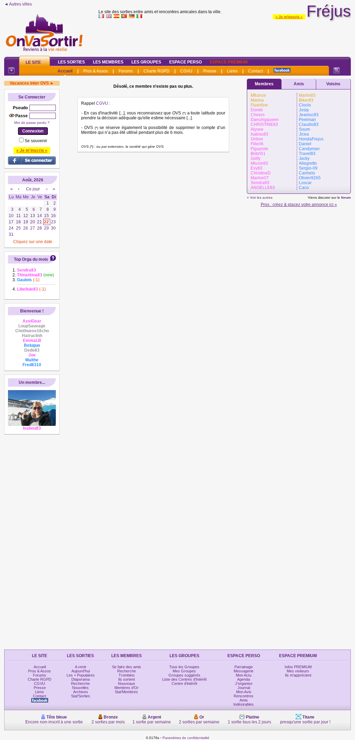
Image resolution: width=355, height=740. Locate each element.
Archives (80, 692)
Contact (255, 71)
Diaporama (80, 679)
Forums (126, 71)
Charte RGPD (157, 71)
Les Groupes (146, 62)
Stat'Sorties (80, 696)
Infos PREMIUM (298, 667)
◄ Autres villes (18, 4)
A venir (80, 667)
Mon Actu (243, 675)
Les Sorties (71, 62)
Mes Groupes (184, 671)
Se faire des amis (126, 667)
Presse (209, 71)
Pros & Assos (95, 71)
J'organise (243, 683)
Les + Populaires (81, 675)
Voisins (333, 83)
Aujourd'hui (80, 671)
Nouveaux (126, 683)
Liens (232, 71)
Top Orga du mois (31, 259)
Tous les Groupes (184, 667)
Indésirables (243, 704)
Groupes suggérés (184, 675)
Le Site (33, 62)
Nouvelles (80, 688)
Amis (299, 83)
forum (346, 197)
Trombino (127, 675)
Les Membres (108, 62)
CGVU (186, 71)
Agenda (243, 679)
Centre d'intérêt (184, 683)
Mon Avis (243, 692)
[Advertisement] (224, 36)
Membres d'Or (126, 688)
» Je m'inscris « (289, 17)
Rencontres (243, 696)
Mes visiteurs (298, 671)
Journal (243, 688)
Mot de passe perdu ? (32, 122)
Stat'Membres (126, 692)
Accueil (65, 71)
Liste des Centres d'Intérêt (184, 679)
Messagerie (243, 671)
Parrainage (243, 667)
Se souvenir (36, 140)
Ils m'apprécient (298, 675)
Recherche (80, 683)
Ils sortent (126, 679)
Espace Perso (185, 62)
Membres (264, 83)
